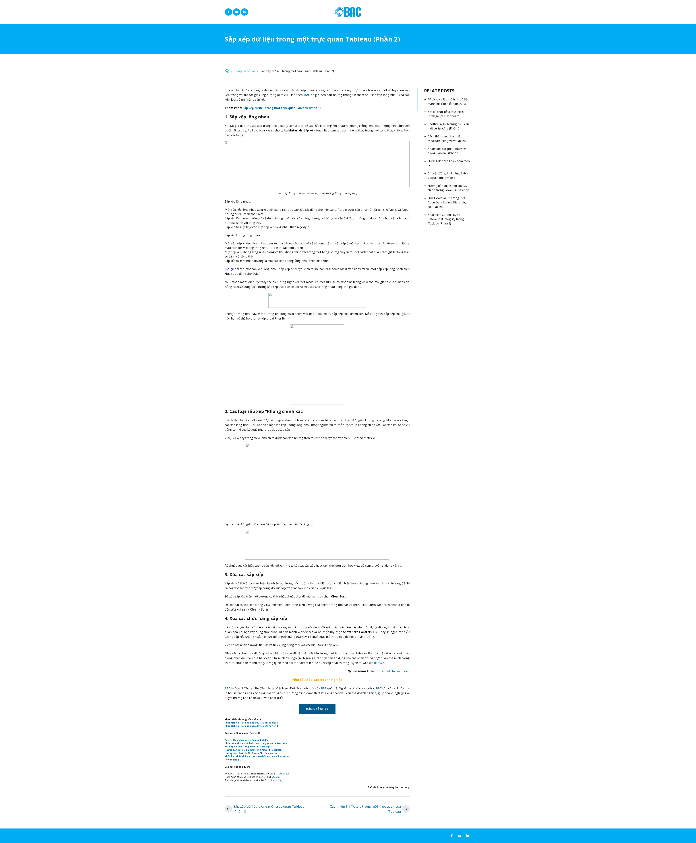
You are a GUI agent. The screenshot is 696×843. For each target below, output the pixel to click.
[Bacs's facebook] (228, 12)
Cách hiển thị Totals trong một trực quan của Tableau (365, 809)
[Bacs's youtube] (236, 12)
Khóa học (230, 756)
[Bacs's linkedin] (244, 12)
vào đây (285, 773)
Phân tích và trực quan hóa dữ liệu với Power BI (252, 725)
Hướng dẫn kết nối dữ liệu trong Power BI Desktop (253, 749)
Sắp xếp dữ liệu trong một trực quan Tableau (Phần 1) (282, 108)
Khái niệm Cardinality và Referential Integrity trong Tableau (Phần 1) (446, 219)
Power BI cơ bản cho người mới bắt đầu (247, 740)
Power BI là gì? (233, 759)
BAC (307, 95)
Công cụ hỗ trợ (245, 71)
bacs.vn (379, 663)
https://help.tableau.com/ (393, 671)
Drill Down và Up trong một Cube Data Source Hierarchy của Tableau (447, 202)
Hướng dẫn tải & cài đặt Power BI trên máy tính (251, 753)
